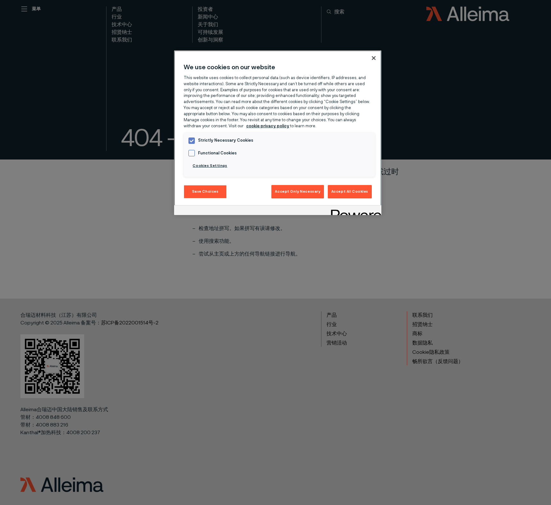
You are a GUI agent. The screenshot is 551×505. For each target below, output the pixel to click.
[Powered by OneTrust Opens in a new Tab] (354, 211)
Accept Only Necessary (297, 191)
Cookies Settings (210, 165)
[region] (277, 132)
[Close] (374, 58)
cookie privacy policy (267, 126)
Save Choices (205, 191)
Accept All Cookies (349, 191)
